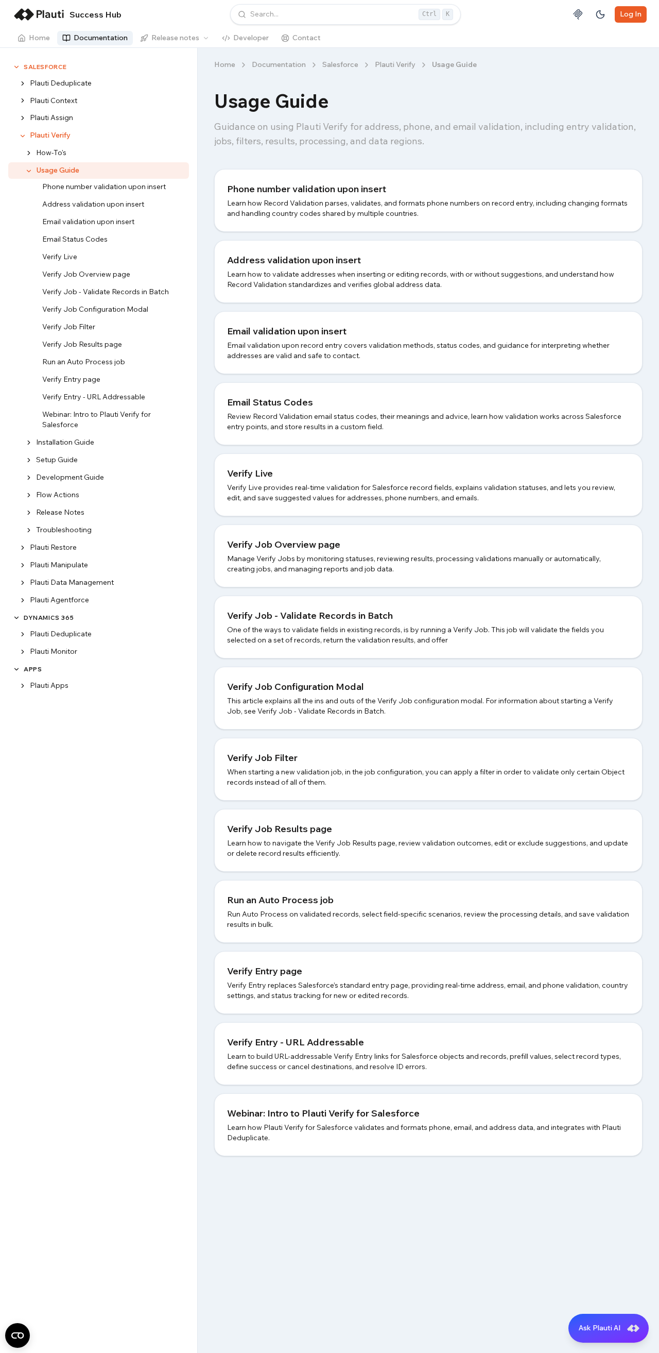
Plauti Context (53, 100)
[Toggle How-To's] (29, 153)
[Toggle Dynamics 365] (16, 618)
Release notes (175, 37)
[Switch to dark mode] (600, 14)
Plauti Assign (51, 118)
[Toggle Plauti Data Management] (23, 583)
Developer (251, 37)
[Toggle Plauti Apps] (23, 686)
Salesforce (45, 67)
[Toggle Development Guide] (29, 478)
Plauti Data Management (72, 582)
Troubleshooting (64, 530)
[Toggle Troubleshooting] (29, 531)
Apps (33, 669)
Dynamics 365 (49, 618)
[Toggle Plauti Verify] (23, 136)
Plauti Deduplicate (61, 83)
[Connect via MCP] (577, 14)
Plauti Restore (53, 547)
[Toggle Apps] (16, 669)
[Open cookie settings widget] (17, 1335)
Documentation (101, 37)
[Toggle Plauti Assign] (23, 118)
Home (39, 37)
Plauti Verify (50, 135)
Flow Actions (57, 495)
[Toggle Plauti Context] (23, 101)
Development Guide (70, 477)
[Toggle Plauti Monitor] (23, 652)
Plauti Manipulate (59, 565)
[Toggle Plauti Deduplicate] (23, 83)
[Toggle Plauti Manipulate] (23, 566)
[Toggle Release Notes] (29, 513)
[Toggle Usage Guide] (29, 171)
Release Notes (60, 512)
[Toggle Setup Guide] (29, 460)
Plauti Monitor (53, 651)
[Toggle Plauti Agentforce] (23, 601)
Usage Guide (57, 170)
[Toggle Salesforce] (16, 67)
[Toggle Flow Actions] (29, 496)
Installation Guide (65, 442)
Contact (306, 37)
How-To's (51, 153)
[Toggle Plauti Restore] (23, 548)
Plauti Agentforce (59, 600)
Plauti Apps (49, 685)
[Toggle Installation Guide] (29, 443)
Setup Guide (57, 460)
